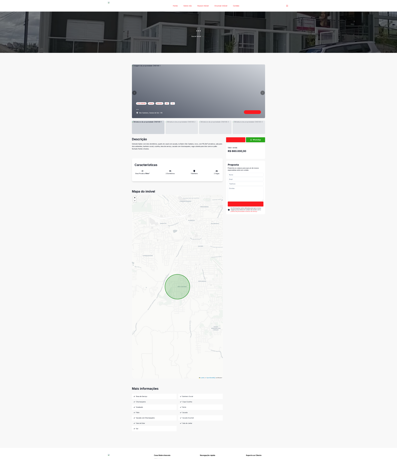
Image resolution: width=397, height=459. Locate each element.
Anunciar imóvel (220, 6)
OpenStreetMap (210, 377)
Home (175, 6)
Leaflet (202, 377)
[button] (134, 93)
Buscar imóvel (203, 6)
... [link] (205, 36)
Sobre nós (187, 6)
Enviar (245, 204)
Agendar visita (237, 140)
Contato (236, 6)
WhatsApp (257, 140)
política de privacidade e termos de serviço (244, 211)
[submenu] (287, 6)
